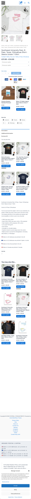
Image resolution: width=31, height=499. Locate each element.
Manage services (5, 481)
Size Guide (4, 71)
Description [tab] (4, 130)
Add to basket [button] (5, 108)
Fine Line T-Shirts (9, 45)
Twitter (15, 432)
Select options (21, 109)
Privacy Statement (18, 497)
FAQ (15, 422)
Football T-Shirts (5, 56)
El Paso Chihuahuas (24, 56)
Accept (15, 485)
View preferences (15, 493)
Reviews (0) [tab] (4, 136)
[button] (29, 471)
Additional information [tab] (7, 133)
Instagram (15, 429)
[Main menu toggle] (24, 2)
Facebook (15, 431)
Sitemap (16, 427)
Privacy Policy (15, 420)
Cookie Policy (11, 497)
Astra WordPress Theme (15, 418)
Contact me (15, 425)
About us (15, 424)
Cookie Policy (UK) (15, 434)
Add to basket (16, 73)
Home (2, 45)
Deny (15, 489)
